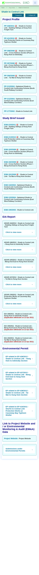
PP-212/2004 (9, 99)
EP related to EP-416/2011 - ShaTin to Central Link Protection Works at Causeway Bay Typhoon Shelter (17, 411)
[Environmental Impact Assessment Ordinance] (26, 3)
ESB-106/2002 (10, 210)
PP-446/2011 (9, 26)
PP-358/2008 (9, 51)
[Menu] (35, 2)
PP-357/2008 (9, 63)
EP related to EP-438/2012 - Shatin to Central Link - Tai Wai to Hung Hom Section (17, 393)
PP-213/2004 (9, 86)
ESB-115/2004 (10, 197)
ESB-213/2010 (10, 137)
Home (3, 7)
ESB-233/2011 (10, 125)
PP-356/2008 (9, 76)
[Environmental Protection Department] (12, 3)
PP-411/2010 (9, 38)
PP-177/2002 (9, 111)
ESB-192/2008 (10, 162)
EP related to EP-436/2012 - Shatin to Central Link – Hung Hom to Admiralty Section (18, 359)
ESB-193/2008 (10, 150)
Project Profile (12, 7)
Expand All (18, 15)
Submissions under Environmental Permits (15, 450)
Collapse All (31, 15)
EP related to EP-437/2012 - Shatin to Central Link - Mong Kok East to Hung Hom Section (18, 376)
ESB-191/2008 (10, 174)
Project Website (11, 439)
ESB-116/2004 (10, 185)
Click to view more (13, 232)
